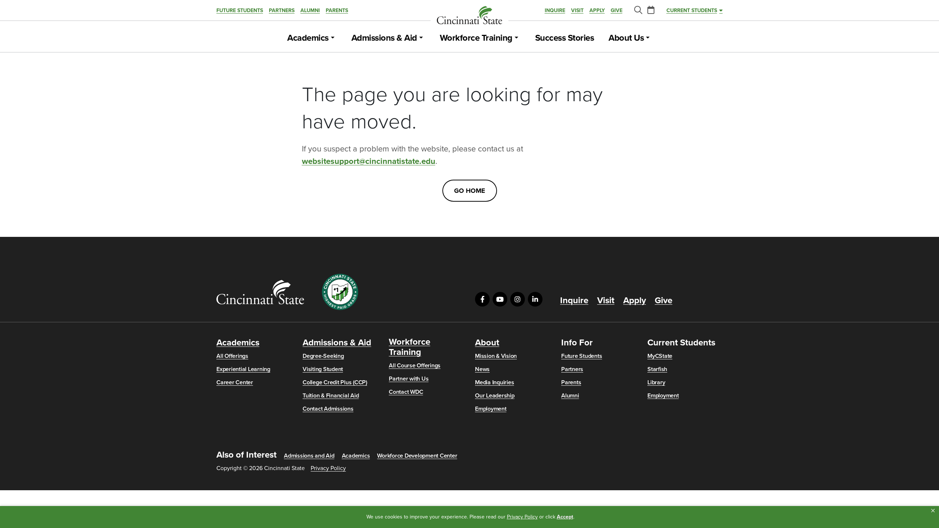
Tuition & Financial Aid (331, 395)
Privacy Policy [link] (522, 517)
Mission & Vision (496, 356)
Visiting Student (323, 369)
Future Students (239, 10)
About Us (626, 38)
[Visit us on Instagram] (517, 299)
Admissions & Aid (384, 38)
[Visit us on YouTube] (500, 299)
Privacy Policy (328, 468)
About (487, 343)
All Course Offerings (415, 365)
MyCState (659, 356)
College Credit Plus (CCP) (335, 382)
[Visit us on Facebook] (482, 299)
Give (616, 10)
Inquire (555, 10)
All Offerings (232, 356)
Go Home (469, 191)
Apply (597, 10)
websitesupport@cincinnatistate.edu (368, 161)
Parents (337, 10)
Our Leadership (495, 395)
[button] (933, 511)
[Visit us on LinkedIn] (535, 299)
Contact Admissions (328, 408)
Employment (491, 408)
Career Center (234, 382)
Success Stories (564, 38)
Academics (308, 38)
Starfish (657, 369)
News (482, 369)
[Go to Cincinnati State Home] (260, 292)
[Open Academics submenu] (333, 38)
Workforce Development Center (417, 455)
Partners (282, 10)
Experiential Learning (243, 369)
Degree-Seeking (323, 356)
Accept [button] (565, 517)
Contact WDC (406, 392)
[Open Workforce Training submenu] (516, 38)
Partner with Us (408, 378)
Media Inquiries (494, 382)
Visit (577, 10)
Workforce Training (476, 38)
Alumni (310, 10)
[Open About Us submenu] (648, 38)
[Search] (637, 10)
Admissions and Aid (309, 455)
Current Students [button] (691, 10)
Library (656, 382)
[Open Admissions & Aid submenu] (421, 38)
